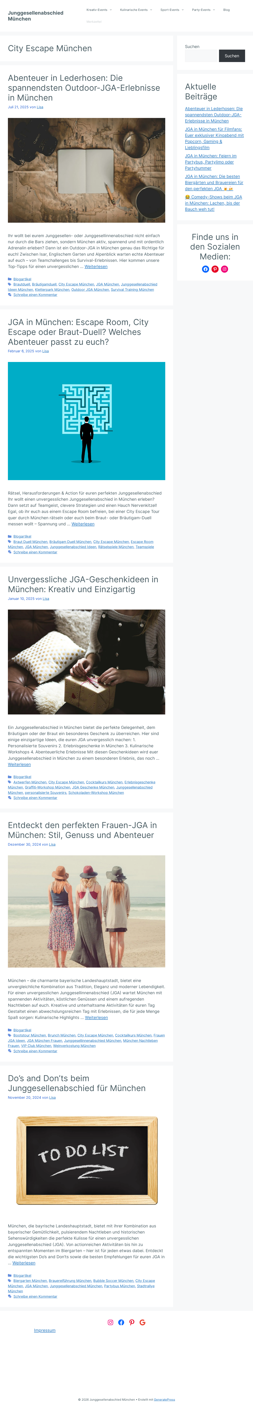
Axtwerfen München (29, 782)
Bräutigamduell (44, 284)
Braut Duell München (30, 542)
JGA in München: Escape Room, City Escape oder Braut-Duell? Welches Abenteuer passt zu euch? (78, 332)
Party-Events (201, 10)
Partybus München (119, 1286)
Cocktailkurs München (104, 782)
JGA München (107, 284)
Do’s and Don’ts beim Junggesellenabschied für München (77, 1083)
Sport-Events (169, 10)
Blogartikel (22, 279)
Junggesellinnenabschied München (92, 1040)
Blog (226, 10)
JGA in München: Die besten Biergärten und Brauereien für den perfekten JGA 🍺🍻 (214, 182)
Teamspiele (145, 547)
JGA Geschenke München (93, 787)
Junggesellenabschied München (76, 1286)
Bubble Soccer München (113, 1281)
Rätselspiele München (116, 547)
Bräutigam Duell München (70, 542)
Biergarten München (30, 1281)
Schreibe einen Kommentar (35, 295)
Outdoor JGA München (90, 289)
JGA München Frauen (44, 1040)
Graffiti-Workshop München (47, 787)
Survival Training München (132, 289)
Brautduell (21, 284)
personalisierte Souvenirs (45, 793)
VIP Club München (36, 1046)
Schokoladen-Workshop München (96, 793)
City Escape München (76, 284)
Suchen (192, 46)
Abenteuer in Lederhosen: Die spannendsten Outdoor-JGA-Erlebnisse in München (84, 88)
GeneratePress (164, 1399)
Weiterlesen (96, 266)
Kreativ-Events (97, 10)
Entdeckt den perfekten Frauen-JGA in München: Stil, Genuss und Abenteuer (82, 830)
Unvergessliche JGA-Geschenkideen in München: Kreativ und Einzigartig (83, 584)
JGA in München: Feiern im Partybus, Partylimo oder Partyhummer (211, 162)
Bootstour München (29, 1035)
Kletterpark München (52, 289)
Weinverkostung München (74, 1046)
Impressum (45, 1330)
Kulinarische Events (134, 10)
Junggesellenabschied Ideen (73, 547)
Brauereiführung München (70, 1281)
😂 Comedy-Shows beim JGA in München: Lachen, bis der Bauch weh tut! (213, 203)
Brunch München (62, 1035)
